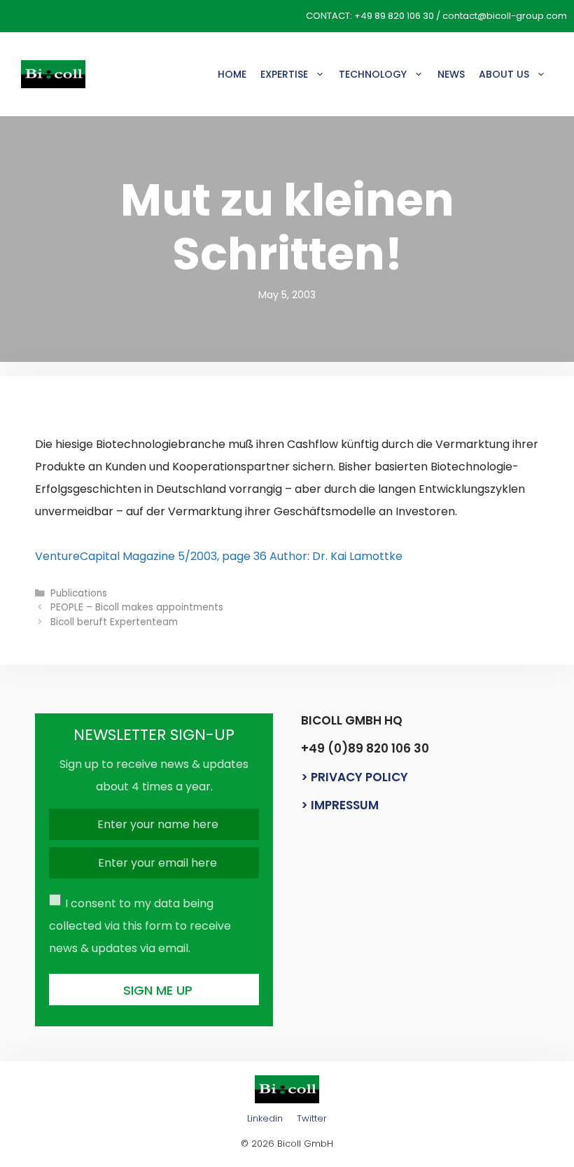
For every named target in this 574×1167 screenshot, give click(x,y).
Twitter (312, 1118)
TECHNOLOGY (373, 74)
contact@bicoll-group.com (504, 15)
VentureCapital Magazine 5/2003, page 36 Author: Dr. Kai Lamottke (218, 556)
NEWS (451, 74)
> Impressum (340, 805)
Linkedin (265, 1118)
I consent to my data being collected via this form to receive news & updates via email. (140, 925)
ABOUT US (504, 74)
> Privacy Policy (354, 777)
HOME (232, 74)
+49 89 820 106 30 (394, 15)
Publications (78, 593)
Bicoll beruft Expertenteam (114, 622)
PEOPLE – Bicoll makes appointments (136, 607)
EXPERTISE (284, 74)
